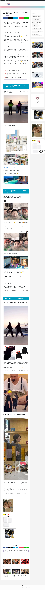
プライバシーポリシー (18, 587)
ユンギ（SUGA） (35, 34)
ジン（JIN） (34, 28)
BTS (33, 13)
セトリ (39, 28)
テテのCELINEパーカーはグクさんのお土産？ (14, 77)
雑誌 (40, 35)
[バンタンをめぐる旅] (6, 4)
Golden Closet (34, 16)
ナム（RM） (40, 31)
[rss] (22, 585)
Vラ (33, 19)
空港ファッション (35, 35)
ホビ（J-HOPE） (35, 32)
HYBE (39, 16)
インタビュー (38, 22)
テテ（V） (34, 31)
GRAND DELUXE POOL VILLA (9, 167)
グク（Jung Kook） (35, 25)
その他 (33, 22)
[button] (5, 18)
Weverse (37, 19)
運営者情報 (23, 587)
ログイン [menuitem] (3, 0)
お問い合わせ (28, 587)
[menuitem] (1, 0)
